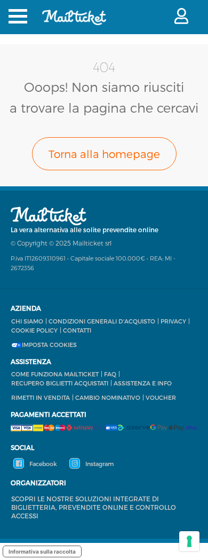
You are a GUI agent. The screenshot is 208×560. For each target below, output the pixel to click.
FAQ (110, 374)
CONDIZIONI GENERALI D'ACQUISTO (102, 321)
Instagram (99, 463)
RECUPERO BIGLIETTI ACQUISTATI (59, 383)
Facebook (42, 463)
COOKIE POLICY (34, 330)
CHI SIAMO (27, 321)
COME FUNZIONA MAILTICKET (55, 374)
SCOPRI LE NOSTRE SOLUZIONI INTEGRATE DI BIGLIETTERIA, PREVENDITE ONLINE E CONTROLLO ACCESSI (93, 507)
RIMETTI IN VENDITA (40, 397)
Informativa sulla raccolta (42, 551)
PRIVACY (173, 321)
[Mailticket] (74, 24)
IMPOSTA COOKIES (49, 345)
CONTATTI (77, 330)
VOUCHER (161, 397)
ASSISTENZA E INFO (143, 383)
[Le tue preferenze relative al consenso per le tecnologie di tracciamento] (189, 541)
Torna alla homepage (104, 153)
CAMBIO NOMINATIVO (107, 397)
